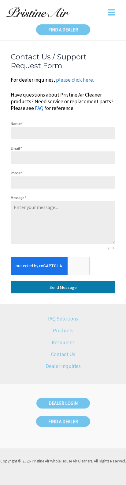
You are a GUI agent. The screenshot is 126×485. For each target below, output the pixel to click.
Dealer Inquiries (63, 366)
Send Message (63, 287)
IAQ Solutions (63, 318)
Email (16, 148)
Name (17, 123)
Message (18, 197)
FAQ (39, 108)
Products (63, 330)
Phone (17, 173)
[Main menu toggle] (111, 12)
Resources (63, 342)
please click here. (75, 79)
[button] (63, 29)
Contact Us (63, 354)
